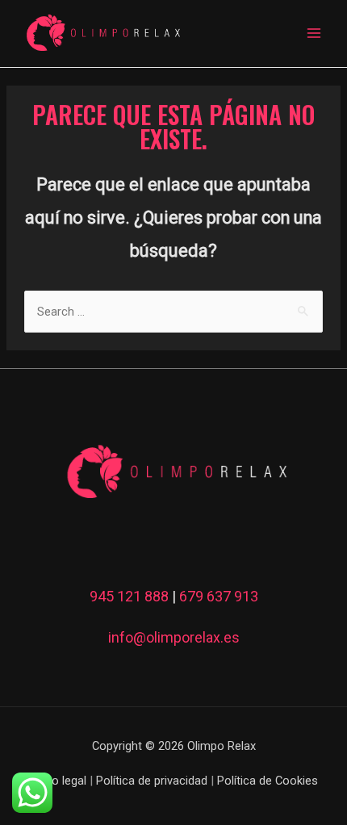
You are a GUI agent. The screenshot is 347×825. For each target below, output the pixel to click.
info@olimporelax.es (174, 637)
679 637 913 (218, 596)
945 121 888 (129, 596)
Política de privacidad (151, 780)
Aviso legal (57, 780)
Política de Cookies (267, 780)
